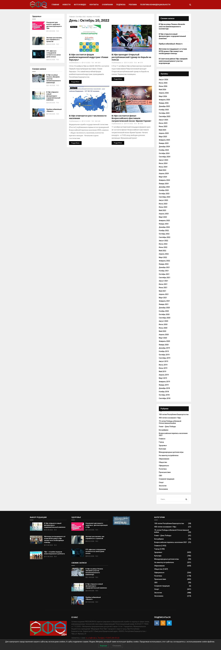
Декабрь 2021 (164, 267)
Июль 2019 (163, 365)
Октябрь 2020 (164, 314)
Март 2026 (163, 96)
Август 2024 (163, 160)
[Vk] (156, 623)
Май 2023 (162, 210)
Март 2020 (163, 338)
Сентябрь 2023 (164, 197)
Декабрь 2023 (164, 187)
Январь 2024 (164, 184)
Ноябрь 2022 (164, 230)
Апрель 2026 (164, 93)
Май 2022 (162, 251)
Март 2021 (163, 298)
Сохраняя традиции (166, 479)
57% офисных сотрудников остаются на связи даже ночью (53, 54)
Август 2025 (163, 120)
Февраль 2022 (164, 261)
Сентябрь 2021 (164, 277)
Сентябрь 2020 (164, 318)
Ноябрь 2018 (164, 391)
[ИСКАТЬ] (186, 499)
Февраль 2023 (164, 220)
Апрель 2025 (164, 133)
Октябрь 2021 (164, 274)
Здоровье (163, 445)
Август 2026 (163, 79)
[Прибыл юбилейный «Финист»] (38, 112)
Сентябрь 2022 (164, 237)
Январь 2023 (164, 224)
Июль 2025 (163, 123)
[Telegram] (169, 623)
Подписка (120, 5)
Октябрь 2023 (164, 194)
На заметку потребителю (169, 455)
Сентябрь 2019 (164, 358)
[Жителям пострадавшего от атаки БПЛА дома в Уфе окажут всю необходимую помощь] (36, 540)
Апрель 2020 (164, 334)
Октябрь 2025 (164, 113)
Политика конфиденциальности (155, 5)
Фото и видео (80, 5)
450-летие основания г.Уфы (170, 418)
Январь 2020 (164, 345)
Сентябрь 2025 (164, 116)
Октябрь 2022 (81, 16)
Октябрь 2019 (164, 355)
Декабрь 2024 (164, 146)
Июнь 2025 (163, 126)
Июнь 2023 (163, 207)
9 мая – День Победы (167, 426)
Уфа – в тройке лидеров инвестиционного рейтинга (54, 553)
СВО (160, 476)
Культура (162, 449)
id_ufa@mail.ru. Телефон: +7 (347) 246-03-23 (102, 638)
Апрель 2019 (164, 375)
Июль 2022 (163, 244)
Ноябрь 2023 (164, 190)
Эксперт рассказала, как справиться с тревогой (54, 39)
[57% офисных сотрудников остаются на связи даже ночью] (38, 54)
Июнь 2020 (163, 328)
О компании (107, 5)
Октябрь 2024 (164, 153)
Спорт (115, 26)
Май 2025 (162, 130)
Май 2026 (162, 89)
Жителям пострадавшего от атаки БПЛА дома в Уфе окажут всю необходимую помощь (173, 51)
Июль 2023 (163, 204)
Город (161, 442)
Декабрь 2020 (164, 308)
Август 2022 (163, 241)
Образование (164, 459)
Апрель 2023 (164, 214)
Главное (115, 88)
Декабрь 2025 (164, 106)
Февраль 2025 (164, 140)
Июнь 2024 (163, 167)
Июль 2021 (163, 284)
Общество (74, 26)
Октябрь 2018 (164, 395)
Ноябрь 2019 (164, 351)
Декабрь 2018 (164, 388)
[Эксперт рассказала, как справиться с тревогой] (38, 41)
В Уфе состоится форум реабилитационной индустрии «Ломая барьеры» (88, 57)
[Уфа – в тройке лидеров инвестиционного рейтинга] (36, 555)
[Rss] (163, 623)
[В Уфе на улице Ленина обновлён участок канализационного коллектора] (38, 78)
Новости (66, 5)
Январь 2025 (164, 143)
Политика (163, 469)
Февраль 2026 (164, 100)
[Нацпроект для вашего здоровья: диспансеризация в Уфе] (38, 25)
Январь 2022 (164, 264)
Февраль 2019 (164, 381)
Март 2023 (163, 217)
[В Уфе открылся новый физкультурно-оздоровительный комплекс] (38, 95)
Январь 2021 (164, 304)
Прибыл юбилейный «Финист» (171, 44)
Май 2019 (162, 371)
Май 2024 (162, 170)
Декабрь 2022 (164, 227)
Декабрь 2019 (164, 348)
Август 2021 (163, 281)
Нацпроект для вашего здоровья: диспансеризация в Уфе (54, 25)
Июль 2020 (163, 324)
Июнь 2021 (163, 287)
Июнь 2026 (163, 86)
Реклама (133, 5)
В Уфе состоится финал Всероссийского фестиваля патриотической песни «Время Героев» (131, 118)
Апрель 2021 (164, 294)
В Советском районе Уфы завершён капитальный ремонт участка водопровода (173, 61)
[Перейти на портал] (121, 524)
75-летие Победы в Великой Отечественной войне (170, 422)
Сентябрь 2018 (164, 398)
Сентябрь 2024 (164, 157)
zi (80, 62)
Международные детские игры (171, 452)
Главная (55, 5)
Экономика (163, 489)
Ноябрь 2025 (164, 110)
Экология (162, 486)
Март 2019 (163, 378)
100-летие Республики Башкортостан (174, 414)
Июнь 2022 (163, 247)
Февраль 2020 (164, 341)
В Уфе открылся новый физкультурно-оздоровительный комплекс (53, 96)
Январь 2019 (164, 385)
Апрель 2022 (164, 254)
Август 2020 (163, 321)
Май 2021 (162, 291)
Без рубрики (163, 430)
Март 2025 (163, 136)
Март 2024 (163, 177)
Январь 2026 (164, 103)
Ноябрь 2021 (164, 271)
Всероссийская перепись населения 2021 (170, 542)
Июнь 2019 (163, 368)
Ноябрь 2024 (164, 150)
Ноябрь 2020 (164, 311)
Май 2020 (162, 331)
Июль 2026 (163, 83)
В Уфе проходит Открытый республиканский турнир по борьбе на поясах (131, 57)
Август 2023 (163, 200)
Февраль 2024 (164, 180)
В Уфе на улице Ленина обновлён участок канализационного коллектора (172, 26)
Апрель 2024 (164, 173)
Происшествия (165, 472)
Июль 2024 (163, 163)
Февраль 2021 (164, 301)
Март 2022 (163, 257)
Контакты (94, 5)
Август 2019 (163, 361)
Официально (164, 466)
